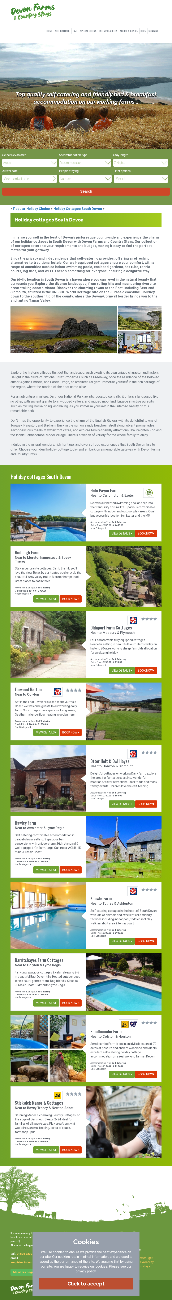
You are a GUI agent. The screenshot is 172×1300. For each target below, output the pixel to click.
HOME (49, 31)
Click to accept (86, 1284)
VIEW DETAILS (121, 533)
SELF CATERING (62, 31)
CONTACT (153, 31)
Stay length (120, 155)
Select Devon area (14, 155)
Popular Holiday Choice (31, 209)
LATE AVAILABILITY (108, 31)
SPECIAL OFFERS (88, 31)
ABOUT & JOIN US (129, 31)
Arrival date (10, 171)
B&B (75, 31)
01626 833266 (26, 1253)
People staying (69, 171)
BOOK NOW (145, 533)
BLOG (143, 31)
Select (120, 179)
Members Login (23, 1272)
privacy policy (86, 1271)
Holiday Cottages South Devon (77, 209)
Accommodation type (73, 155)
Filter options (122, 171)
